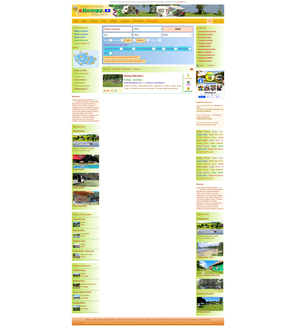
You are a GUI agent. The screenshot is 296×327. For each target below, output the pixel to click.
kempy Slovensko (81, 40)
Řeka (107, 53)
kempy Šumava (203, 132)
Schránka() (138, 21)
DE (215, 21)
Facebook (119, 320)
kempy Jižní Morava (215, 149)
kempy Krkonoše (216, 143)
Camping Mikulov (79, 303)
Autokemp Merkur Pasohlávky (208, 109)
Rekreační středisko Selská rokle (208, 275)
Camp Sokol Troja (79, 219)
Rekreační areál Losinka (205, 294)
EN (221, 21)
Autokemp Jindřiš (205, 58)
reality (123, 323)
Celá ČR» (107, 69)
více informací (181, 2)
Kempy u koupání (81, 34)
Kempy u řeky (79, 37)
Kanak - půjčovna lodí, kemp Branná (207, 117)
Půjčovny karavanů (81, 86)
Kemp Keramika (78, 131)
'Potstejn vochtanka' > (122, 69)
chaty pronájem (183, 323)
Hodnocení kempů (81, 74)
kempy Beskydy (203, 146)
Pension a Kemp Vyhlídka (82, 292)
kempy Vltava (202, 149)
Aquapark (128, 49)
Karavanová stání (81, 28)
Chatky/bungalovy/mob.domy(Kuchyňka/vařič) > (121, 57)
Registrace (149, 320)
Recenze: (76, 96)
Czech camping (97, 320)
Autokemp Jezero (79, 241)
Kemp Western (133, 76)
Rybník (159, 49)
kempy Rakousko (206, 323)
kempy (88, 320)
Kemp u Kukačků (205, 52)
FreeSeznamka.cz (80, 89)
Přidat (201, 65)
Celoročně (153, 40)
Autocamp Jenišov (205, 35)
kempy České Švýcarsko (205, 152)
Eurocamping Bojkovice (206, 55)
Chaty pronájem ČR (81, 43)
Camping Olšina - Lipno (205, 257)
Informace (125, 21)
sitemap (157, 320)
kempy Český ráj (216, 140)
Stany (106, 40)
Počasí (104, 21)
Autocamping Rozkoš (206, 49)
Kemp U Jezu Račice (80, 206)
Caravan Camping (205, 40)
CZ (209, 21)
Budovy (140, 40)
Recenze (93, 21)
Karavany (116, 40)
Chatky (128, 40)
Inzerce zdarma (80, 80)
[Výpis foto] (191, 69)
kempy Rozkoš (217, 146)
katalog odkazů (160, 323)
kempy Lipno (217, 132)
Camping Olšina (204, 46)
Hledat (178, 29)
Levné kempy (79, 83)
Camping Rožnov (205, 61)
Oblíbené (211, 65)
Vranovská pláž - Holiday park (83, 251)
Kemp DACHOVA (78, 170)
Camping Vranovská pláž (207, 32)
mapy (170, 323)
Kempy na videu (80, 70)
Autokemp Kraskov (203, 312)
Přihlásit (113, 21)
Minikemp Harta (79, 281)
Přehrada (170, 49)
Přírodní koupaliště (144, 49)
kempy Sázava (202, 135)
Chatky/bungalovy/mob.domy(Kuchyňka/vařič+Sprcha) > (124, 61)
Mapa (84, 21)
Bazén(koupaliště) (112, 49)
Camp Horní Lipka (79, 270)
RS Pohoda (217, 122)
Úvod (76, 21)
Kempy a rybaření (81, 31)
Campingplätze (109, 320)
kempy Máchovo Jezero (206, 137)
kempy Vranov (202, 143)
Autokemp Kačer (79, 188)
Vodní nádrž (183, 49)
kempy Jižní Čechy (216, 135)
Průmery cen (79, 77)
